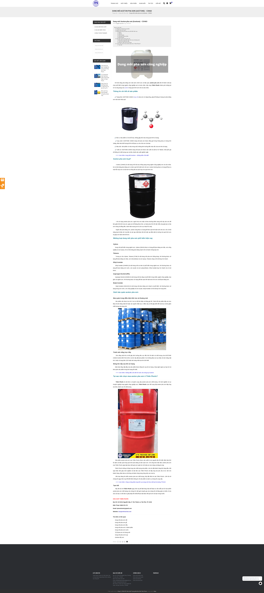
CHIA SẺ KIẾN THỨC (100, 30)
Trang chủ (114, 3)
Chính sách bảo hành (137, 580)
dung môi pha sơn (99, 52)
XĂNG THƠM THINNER (101, 33)
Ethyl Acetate (121, 35)
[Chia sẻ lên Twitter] (120, 542)
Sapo (155, 591)
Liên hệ (158, 3)
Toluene (120, 33)
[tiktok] (127, 542)
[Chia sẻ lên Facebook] (118, 542)
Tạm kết (120, 44)
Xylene (119, 32)
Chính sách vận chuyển (138, 577)
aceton (126, 87)
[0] (169, 3)
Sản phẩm (133, 3)
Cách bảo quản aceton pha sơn (123, 38)
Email (2, 181)
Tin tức (150, 3)
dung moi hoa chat (99, 45)
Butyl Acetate (121, 37)
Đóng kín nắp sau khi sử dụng (125, 42)
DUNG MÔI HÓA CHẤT (100, 27)
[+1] (125, 542)
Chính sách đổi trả (137, 578)
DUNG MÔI (142, 3)
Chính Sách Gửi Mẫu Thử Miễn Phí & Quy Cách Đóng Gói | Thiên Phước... (105, 68)
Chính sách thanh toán (138, 575)
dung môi (135, 97)
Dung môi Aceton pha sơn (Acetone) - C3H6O (130, 21)
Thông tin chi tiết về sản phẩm (123, 28)
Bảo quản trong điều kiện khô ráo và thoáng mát (128, 40)
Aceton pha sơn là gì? (121, 30)
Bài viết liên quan (99, 60)
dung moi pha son (99, 49)
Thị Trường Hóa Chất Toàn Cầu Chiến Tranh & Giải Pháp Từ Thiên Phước (105, 77)
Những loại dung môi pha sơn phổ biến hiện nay (126, 31)
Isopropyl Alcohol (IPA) (123, 36)
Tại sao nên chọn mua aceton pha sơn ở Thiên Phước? (128, 43)
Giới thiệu (124, 3)
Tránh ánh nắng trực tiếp (123, 41)
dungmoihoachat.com (124, 511)
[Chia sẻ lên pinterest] (122, 542)
